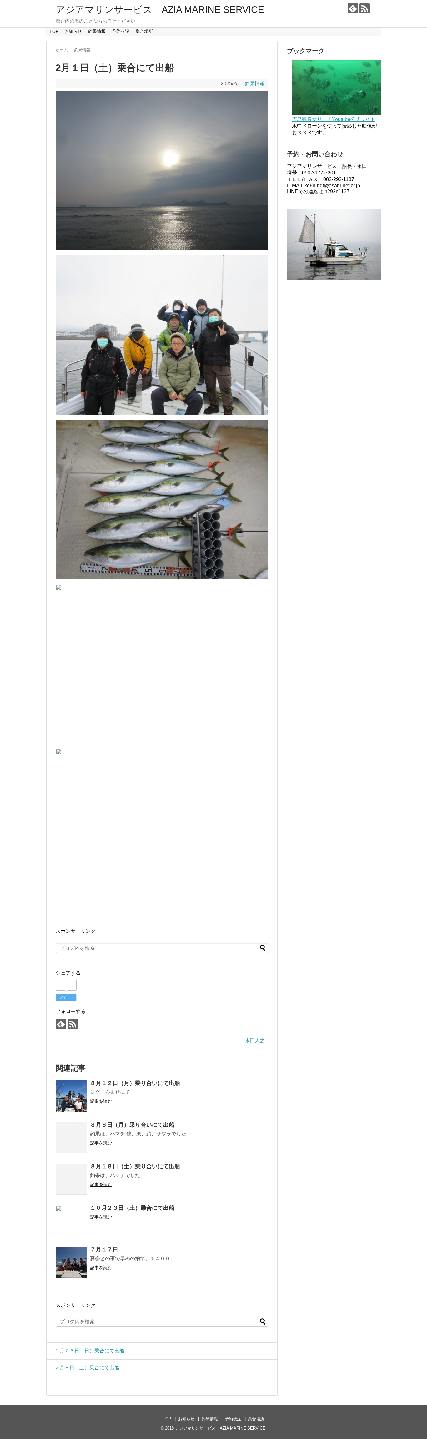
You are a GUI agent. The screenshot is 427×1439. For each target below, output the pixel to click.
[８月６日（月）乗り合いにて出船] (71, 1137)
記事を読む (101, 1101)
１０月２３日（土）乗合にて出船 (132, 1208)
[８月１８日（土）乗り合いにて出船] (71, 1179)
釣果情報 (97, 31)
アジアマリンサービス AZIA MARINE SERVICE (160, 9)
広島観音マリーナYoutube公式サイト (333, 119)
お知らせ (73, 31)
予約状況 (120, 31)
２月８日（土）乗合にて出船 (86, 1367)
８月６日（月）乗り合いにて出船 (132, 1125)
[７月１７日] (71, 1262)
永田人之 (255, 1040)
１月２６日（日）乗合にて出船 (89, 1350)
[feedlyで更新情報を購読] (353, 8)
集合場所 (144, 31)
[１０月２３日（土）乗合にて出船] (71, 1220)
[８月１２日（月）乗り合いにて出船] (71, 1096)
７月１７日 (104, 1249)
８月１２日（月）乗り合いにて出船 (135, 1083)
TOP (53, 31)
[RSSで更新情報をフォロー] (364, 8)
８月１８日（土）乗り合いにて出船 (135, 1166)
